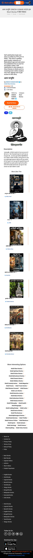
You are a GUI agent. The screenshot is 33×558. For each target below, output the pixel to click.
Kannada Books (8, 495)
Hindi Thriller (23, 418)
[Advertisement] (16, 34)
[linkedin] (21, 533)
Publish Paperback (9, 468)
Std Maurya (8, 327)
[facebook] (5, 533)
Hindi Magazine (23, 383)
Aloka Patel (8, 196)
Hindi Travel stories (21, 386)
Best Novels (7, 458)
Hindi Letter (23, 408)
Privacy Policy (8, 441)
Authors (6, 463)
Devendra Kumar (10, 354)
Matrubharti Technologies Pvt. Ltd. (22, 551)
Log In (28, 3)
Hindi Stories (7, 504)
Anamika (8, 275)
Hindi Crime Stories (21, 428)
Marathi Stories (8, 509)
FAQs (5, 449)
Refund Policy (8, 446)
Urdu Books (7, 497)
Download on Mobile (16, 107)
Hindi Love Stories (16, 391)
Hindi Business (23, 420)
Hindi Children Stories (16, 381)
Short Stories (21, 96)
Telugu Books (7, 487)
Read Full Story (11, 103)
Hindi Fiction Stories (16, 373)
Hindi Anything (10, 428)
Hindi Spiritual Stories (16, 371)
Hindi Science (22, 425)
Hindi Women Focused (12, 388)
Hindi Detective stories (16, 393)
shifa (10, 222)
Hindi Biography (16, 405)
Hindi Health (22, 403)
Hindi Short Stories (9, 84)
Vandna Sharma (10, 301)
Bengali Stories (8, 514)
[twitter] (13, 533)
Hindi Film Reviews (16, 413)
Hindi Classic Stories (16, 378)
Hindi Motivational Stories (16, 376)
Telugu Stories (8, 522)
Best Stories (7, 455)
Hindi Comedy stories (11, 383)
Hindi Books (7, 477)
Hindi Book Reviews (12, 418)
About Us (6, 436)
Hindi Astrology (11, 425)
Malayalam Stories (9, 516)
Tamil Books (7, 485)
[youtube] (17, 533)
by (5, 196)
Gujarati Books (8, 479)
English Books (8, 474)
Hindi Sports (11, 423)
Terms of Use (7, 444)
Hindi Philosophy (12, 403)
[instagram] (9, 533)
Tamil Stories (7, 519)
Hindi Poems (10, 386)
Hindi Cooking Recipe (12, 408)
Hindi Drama (24, 388)
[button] (18, 2)
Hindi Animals (21, 423)
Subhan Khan (10, 249)
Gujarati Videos (8, 460)
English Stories (8, 511)
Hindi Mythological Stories (16, 415)
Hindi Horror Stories (16, 410)
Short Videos (7, 466)
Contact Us (7, 439)
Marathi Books (8, 482)
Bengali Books (8, 490)
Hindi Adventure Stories (16, 398)
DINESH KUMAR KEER (12, 82)
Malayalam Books (9, 492)
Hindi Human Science (16, 400)
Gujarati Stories (8, 506)
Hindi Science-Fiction (11, 420)
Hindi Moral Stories (16, 395)
